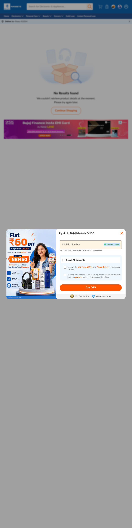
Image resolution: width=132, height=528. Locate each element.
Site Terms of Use (85, 267)
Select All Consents (75, 260)
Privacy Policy (103, 267)
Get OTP (91, 287)
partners (79, 277)
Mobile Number (71, 244)
